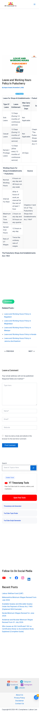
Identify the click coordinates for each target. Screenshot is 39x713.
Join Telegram (19, 93)
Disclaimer (19, 701)
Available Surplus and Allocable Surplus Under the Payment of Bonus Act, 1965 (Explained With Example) (17, 606)
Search (4, 463)
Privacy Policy (19, 698)
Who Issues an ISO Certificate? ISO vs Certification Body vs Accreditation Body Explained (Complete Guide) (18, 629)
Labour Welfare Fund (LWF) (12, 593)
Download (8, 302)
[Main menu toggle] (34, 4)
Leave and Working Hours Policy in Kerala (20, 334)
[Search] (33, 467)
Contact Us (19, 703)
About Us (19, 695)
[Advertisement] (19, 35)
